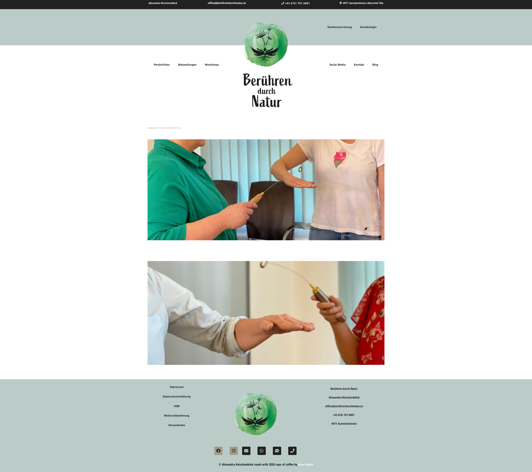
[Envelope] (246, 451)
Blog (375, 64)
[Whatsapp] (261, 451)
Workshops (212, 64)
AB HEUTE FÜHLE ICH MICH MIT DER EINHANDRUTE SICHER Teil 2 (191, 134)
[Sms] (277, 451)
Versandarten (176, 425)
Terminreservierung (339, 27)
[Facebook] (218, 451)
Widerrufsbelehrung (176, 415)
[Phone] (292, 451)
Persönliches (162, 64)
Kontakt (359, 64)
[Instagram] (234, 451)
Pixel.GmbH (305, 464)
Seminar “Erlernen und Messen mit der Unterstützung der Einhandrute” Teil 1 (197, 256)
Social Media (337, 64)
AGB (177, 406)
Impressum (176, 387)
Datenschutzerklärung (177, 396)
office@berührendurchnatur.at (227, 3)
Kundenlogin (368, 27)
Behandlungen (187, 64)
